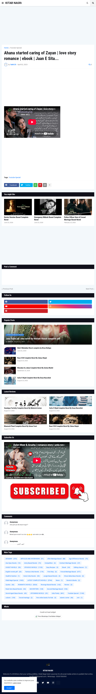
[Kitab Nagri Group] (70, 311)
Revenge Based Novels (51, 585)
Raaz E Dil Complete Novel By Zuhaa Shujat (32, 358)
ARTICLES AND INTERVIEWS (32, 559)
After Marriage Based (56, 559)
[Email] (45, 185)
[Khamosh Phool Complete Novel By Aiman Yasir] (25, 419)
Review (68, 585)
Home (6, 48)
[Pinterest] (40, 185)
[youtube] (26, 306)
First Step (52, 572)
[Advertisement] (48, 25)
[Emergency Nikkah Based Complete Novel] (48, 207)
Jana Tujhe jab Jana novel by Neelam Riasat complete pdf (33, 338)
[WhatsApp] (35, 185)
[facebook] (26, 302)
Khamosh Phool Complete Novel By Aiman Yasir (20, 426)
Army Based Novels (32, 563)
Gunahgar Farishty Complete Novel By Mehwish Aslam (23, 408)
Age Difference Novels (78, 559)
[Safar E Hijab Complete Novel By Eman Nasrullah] (10, 380)
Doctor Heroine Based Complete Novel (16, 218)
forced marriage (26, 597)
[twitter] (70, 302)
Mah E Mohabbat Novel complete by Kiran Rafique (34, 348)
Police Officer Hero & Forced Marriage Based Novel (75, 218)
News (59, 580)
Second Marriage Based (57, 589)
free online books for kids (46, 597)
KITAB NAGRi (13, 3)
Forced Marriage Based (71, 572)
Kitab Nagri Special (15, 580)
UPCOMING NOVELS (39, 593)
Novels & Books (73, 580)
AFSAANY (11, 559)
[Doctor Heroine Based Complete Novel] (18, 207)
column (10, 597)
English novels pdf (14, 572)
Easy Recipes (52, 567)
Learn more (17, 683)
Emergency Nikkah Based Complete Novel (47, 218)
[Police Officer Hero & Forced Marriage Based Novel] (78, 207)
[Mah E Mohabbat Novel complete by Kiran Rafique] (10, 351)
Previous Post (8, 289)
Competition (50, 563)
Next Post (89, 289)
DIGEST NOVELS (13, 567)
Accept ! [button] (9, 688)
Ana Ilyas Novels (13, 563)
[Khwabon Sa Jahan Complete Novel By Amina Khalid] (10, 370)
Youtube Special (16, 48)
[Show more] (50, 185)
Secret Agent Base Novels (16, 593)
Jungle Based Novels (51, 576)
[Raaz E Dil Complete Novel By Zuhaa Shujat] (10, 360)
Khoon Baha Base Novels (74, 576)
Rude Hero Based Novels (16, 589)
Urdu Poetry (58, 593)
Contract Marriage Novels (69, 563)
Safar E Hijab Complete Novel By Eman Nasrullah (34, 378)
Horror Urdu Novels (31, 576)
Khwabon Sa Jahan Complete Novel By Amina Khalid (35, 368)
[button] (2, 3)
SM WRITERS (36, 589)
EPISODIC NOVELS (33, 567)
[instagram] (70, 306)
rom (80, 597)
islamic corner (66, 597)
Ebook (66, 567)
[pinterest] (26, 311)
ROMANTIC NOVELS (27, 585)
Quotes (10, 585)
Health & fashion (13, 576)
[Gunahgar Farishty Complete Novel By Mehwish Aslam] (25, 401)
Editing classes (80, 567)
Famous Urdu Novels (34, 572)
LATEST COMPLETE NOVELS (39, 580)
